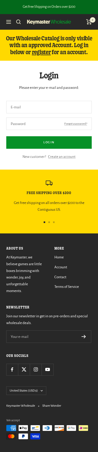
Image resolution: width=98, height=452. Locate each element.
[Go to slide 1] (44, 222)
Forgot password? (75, 124)
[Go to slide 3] (54, 222)
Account (60, 267)
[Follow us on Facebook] (12, 369)
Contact (60, 277)
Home (59, 257)
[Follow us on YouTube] (47, 369)
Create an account (62, 157)
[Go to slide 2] (49, 222)
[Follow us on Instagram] (36, 369)
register (41, 51)
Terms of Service (66, 287)
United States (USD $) (24, 390)
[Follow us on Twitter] (24, 369)
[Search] (18, 22)
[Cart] (89, 21)
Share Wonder (51, 405)
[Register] (84, 336)
